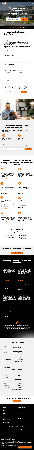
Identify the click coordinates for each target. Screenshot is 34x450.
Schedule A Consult (17, 330)
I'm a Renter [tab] (15, 70)
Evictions (24, 27)
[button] (18, 418)
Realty (4, 410)
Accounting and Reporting (17, 27)
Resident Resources (21, 407)
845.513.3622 (31, 0)
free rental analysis (17, 252)
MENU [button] (32, 3)
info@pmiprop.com (6, 422)
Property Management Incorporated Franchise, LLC (20, 429)
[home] (3, 3)
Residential (5, 407)
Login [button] (4, 413)
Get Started (17, 400)
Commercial (5, 411)
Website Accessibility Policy (11, 439)
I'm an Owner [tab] (8, 70)
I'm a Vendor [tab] (20, 70)
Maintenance (10, 27)
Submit (24, 19)
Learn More (3, 178)
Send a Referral (20, 413)
